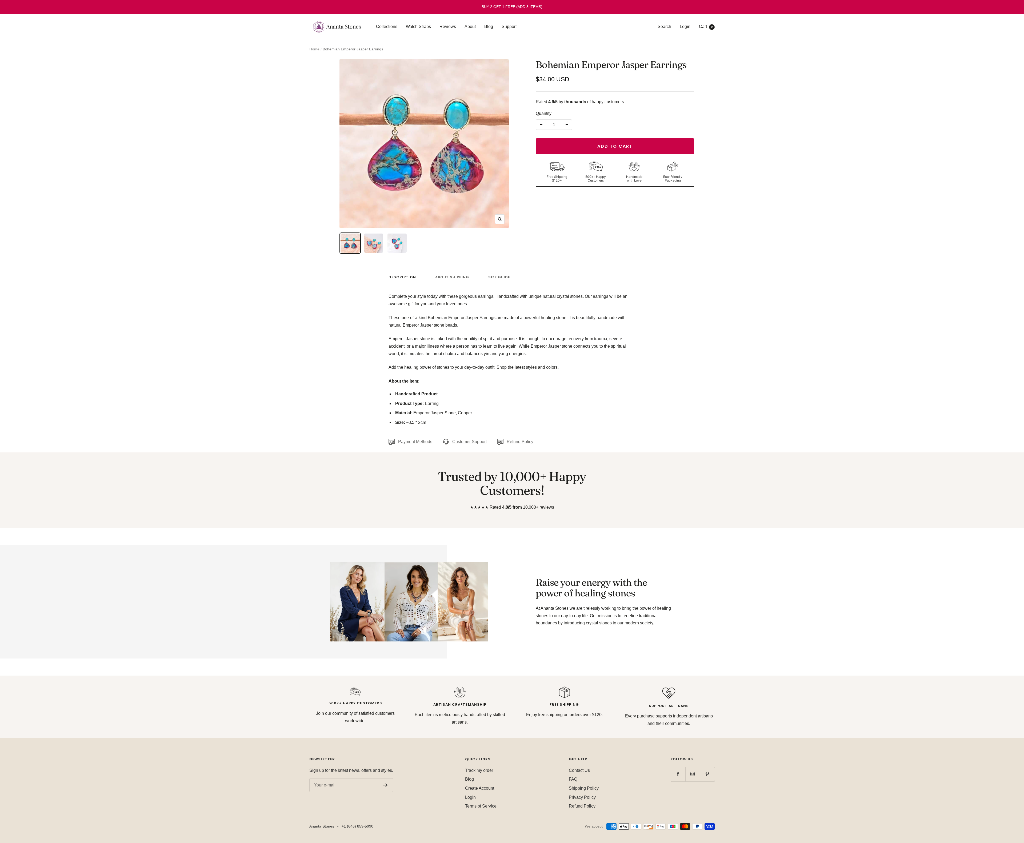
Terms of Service (481, 806)
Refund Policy (520, 441)
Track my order (479, 770)
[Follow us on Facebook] (678, 774)
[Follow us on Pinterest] (707, 774)
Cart (706, 26)
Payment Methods (415, 441)
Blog (488, 26)
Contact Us (579, 770)
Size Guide (499, 277)
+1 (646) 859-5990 (357, 826)
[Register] (385, 785)
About (470, 26)
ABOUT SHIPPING (452, 277)
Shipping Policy (584, 788)
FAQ (573, 779)
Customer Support (469, 441)
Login (685, 26)
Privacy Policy (582, 797)
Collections (386, 26)
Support (509, 26)
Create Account (479, 788)
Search (664, 26)
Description (402, 277)
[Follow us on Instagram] (692, 774)
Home (314, 49)
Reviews (447, 26)
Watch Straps (418, 26)
